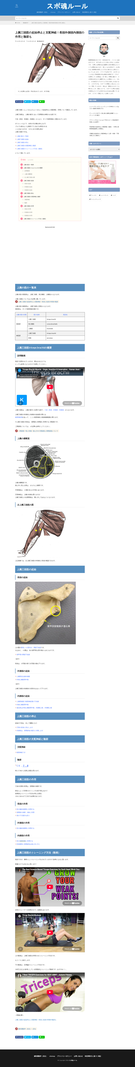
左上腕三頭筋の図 (28, 177)
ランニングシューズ (96, 199)
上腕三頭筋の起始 (27, 180)
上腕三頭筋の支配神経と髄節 (30, 196)
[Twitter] (27, 101)
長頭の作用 (26, 209)
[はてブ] (35, 101)
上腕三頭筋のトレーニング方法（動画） (34, 218)
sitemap (52, 12)
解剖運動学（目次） (42, 12)
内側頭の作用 (27, 215)
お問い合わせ (76, 12)
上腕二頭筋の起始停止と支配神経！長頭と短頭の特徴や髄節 (38, 302)
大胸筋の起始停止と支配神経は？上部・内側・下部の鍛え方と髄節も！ (104, 134)
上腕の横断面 (27, 174)
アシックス (93, 195)
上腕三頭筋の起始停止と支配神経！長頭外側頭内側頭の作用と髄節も (48, 22)
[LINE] (42, 101)
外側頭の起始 (27, 187)
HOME (18, 22)
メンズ (114, 195)
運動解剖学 (25, 22)
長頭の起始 (26, 183)
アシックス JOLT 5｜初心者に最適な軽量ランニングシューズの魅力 (103, 114)
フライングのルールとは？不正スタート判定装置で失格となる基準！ (104, 121)
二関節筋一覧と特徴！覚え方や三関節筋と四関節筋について (38, 431)
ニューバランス (104, 195)
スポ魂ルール (73, 1060)
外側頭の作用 (27, 212)
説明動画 (26, 171)
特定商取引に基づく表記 (89, 12)
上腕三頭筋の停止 (27, 193)
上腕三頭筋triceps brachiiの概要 (32, 168)
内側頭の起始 (27, 190)
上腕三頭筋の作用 (27, 206)
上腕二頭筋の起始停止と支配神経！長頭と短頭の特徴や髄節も (35, 1020)
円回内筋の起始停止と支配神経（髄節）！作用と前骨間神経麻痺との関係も (104, 127)
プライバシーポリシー (63, 12)
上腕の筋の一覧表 (27, 164)
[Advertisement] (50, 241)
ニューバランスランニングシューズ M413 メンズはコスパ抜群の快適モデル (104, 107)
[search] (118, 18)
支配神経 (26, 199)
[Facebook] (19, 101)
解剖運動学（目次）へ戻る (27, 1029)
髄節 (24, 203)
